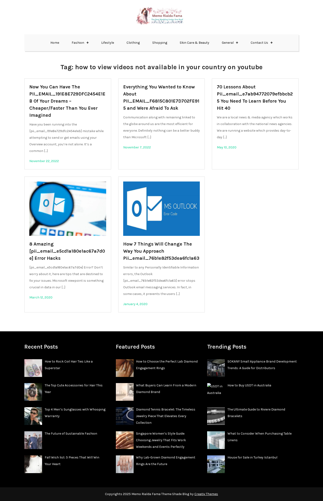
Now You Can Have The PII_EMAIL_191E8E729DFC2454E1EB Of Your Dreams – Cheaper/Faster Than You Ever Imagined (67, 101)
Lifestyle (107, 43)
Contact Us (259, 43)
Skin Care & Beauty (194, 43)
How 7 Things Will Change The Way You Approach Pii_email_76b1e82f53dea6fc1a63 (161, 251)
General (228, 43)
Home (54, 43)
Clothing (133, 43)
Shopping (159, 43)
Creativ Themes (206, 494)
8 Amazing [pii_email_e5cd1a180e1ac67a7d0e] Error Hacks (67, 251)
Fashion (78, 43)
